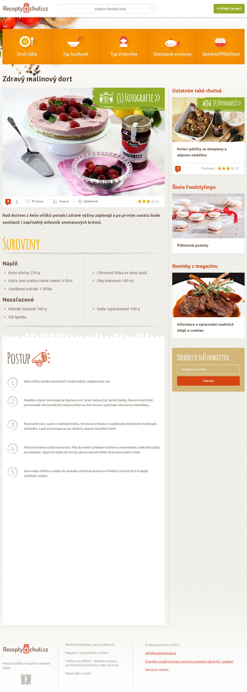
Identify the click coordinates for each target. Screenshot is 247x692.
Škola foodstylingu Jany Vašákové (89, 644)
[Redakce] (17, 202)
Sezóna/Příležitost (221, 54)
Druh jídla (27, 54)
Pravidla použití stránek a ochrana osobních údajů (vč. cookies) (189, 661)
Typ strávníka (123, 54)
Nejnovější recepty (78, 673)
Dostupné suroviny (172, 54)
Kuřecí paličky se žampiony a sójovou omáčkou (201, 152)
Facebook (26, 676)
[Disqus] (83, 557)
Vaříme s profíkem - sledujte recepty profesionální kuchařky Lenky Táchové (92, 663)
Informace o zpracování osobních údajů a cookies (205, 327)
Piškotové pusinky (192, 245)
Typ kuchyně (75, 54)
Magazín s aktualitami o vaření (86, 653)
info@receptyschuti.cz (160, 653)
